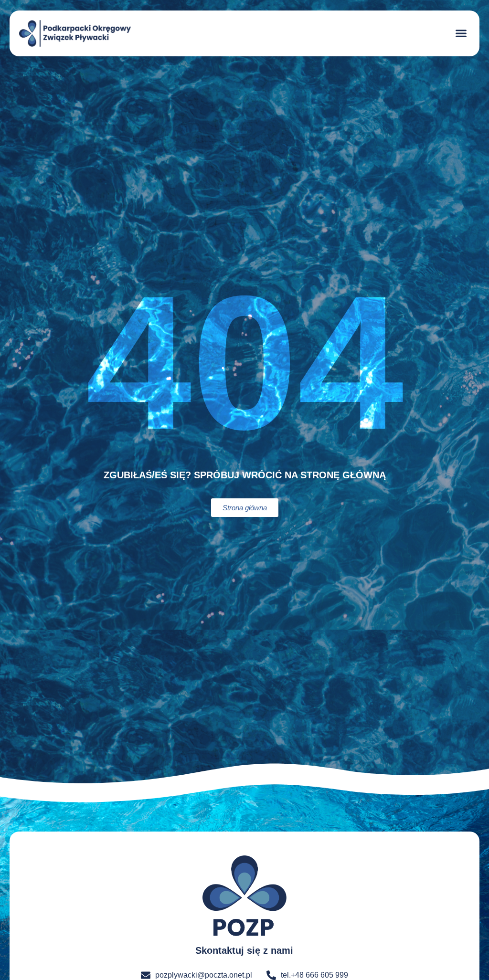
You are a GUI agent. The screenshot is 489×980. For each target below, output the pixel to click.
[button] (461, 33)
